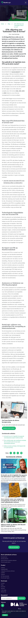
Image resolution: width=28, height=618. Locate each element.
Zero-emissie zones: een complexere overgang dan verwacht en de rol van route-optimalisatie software (15, 441)
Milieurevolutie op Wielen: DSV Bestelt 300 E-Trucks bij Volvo (13, 525)
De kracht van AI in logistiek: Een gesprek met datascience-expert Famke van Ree (14, 436)
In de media (3, 590)
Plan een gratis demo (5, 562)
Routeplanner (4, 557)
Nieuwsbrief (4, 595)
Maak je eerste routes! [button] (8, 428)
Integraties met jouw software (8, 571)
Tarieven (3, 574)
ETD (20, 91)
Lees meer (9, 612)
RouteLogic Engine (5, 578)
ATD (23, 91)
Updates (3, 572)
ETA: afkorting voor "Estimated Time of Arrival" (19, 25)
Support (3, 567)
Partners (3, 588)
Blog (9, 24)
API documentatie (5, 576)
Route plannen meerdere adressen (9, 560)
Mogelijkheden (4, 569)
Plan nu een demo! (14, 547)
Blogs (2, 585)
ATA (5, 93)
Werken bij (3, 592)
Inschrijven (21, 598)
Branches (3, 586)
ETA (17, 91)
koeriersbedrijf (16, 72)
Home (2, 24)
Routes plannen (4, 558)
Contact (3, 583)
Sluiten (5, 615)
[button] (2, 605)
